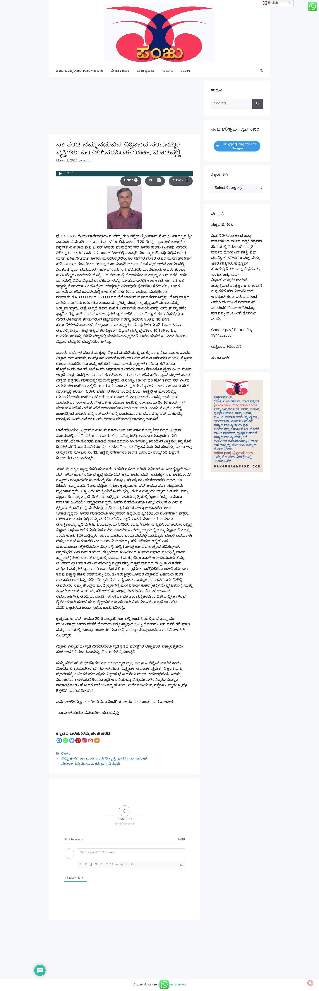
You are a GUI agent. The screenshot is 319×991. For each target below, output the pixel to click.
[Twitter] (72, 740)
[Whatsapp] (65, 740)
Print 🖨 (131, 180)
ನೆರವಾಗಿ (185, 71)
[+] (132, 864)
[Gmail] (90, 740)
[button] (261, 71)
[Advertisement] (124, 106)
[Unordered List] (106, 864)
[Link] (121, 864)
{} (126, 864)
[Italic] (85, 864)
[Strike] (96, 864)
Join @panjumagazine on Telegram (239, 146)
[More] (97, 740)
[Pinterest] (78, 740)
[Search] (257, 104)
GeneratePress (176, 985)
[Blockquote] (111, 864)
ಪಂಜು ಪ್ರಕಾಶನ (145, 71)
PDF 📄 (155, 180)
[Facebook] (59, 740)
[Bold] (80, 864)
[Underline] (90, 864)
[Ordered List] (101, 864)
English (272, 2)
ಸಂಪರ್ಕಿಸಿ (167, 71)
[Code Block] (116, 864)
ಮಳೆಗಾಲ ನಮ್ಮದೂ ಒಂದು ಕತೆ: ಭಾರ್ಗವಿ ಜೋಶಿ (90, 764)
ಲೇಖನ (65, 754)
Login (181, 839)
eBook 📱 (180, 180)
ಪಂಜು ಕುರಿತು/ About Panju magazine (80, 71)
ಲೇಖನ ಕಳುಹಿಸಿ (120, 71)
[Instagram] (84, 740)
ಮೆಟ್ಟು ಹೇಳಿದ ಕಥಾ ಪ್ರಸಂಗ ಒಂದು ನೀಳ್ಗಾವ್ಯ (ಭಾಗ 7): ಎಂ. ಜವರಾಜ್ (104, 759)
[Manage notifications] (310, 983)
